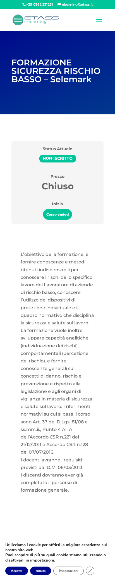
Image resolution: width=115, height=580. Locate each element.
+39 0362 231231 (39, 4)
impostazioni (42, 560)
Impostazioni (68, 571)
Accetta (16, 571)
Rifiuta (40, 571)
